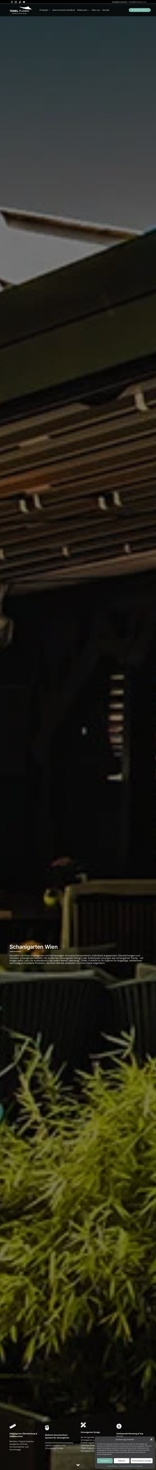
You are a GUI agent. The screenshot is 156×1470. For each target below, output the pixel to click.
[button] (151, 1439)
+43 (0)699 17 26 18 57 (119, 2)
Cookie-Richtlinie (112, 1466)
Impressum (139, 1466)
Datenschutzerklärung (126, 1466)
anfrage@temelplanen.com (137, 2)
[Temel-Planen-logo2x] (21, 7)
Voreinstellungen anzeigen (141, 1461)
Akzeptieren (104, 1461)
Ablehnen (121, 1461)
